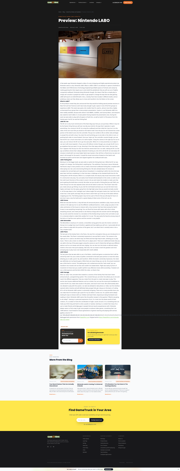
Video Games (86, 438)
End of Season (104, 445)
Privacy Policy (122, 462)
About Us (120, 438)
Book (128, 2)
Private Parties (104, 441)
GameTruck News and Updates (73, 12)
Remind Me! (108, 469)
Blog (64, 12)
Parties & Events (82, 2)
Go (80, 340)
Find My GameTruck (96, 420)
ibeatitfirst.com (84, 317)
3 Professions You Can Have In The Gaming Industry (116, 385)
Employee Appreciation (106, 454)
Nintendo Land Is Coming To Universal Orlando (89, 385)
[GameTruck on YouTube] (53, 446)
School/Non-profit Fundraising (108, 447)
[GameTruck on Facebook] (48, 446)
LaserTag (85, 441)
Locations (91, 2)
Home (59, 12)
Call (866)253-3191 (117, 2)
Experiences (72, 2)
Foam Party (85, 447)
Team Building (104, 452)
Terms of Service (129, 462)
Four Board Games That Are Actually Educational (62, 385)
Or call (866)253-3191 (90, 424)
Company (98, 2)
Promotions (121, 445)
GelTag (84, 443)
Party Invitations (122, 443)
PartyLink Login (122, 447)
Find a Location (121, 441)
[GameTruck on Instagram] (50, 446)
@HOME (85, 452)
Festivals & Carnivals (105, 450)
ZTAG (84, 450)
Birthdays (103, 438)
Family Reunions (104, 443)
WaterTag (85, 445)
